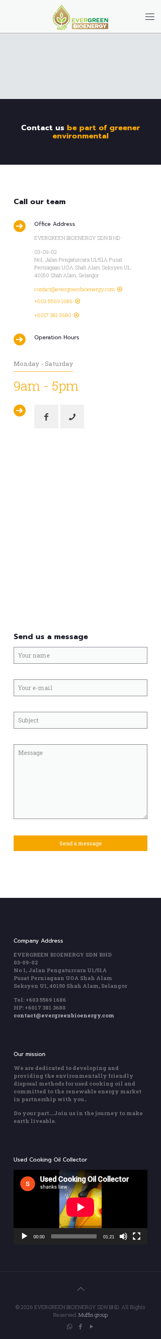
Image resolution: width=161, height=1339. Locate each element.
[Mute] (123, 1236)
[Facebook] (80, 1326)
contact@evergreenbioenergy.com (74, 289)
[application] (80, 1207)
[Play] (24, 1236)
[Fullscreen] (137, 1236)
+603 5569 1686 (53, 301)
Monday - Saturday (43, 363)
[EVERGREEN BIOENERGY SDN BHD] (80, 16)
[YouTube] (92, 1326)
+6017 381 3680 (52, 315)
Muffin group (93, 1314)
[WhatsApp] (69, 1326)
